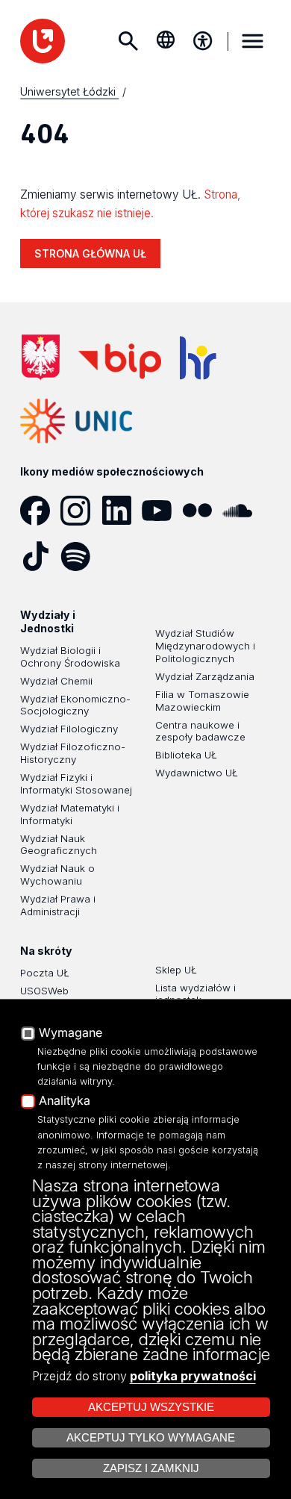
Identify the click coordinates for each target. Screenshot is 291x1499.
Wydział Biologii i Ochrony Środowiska (70, 656)
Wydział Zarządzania (204, 676)
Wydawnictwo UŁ (196, 773)
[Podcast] (121, 556)
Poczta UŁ (44, 973)
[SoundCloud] (242, 511)
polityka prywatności (193, 1375)
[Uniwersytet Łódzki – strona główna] (42, 41)
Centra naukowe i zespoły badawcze (200, 731)
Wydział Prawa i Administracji (58, 905)
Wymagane (70, 1033)
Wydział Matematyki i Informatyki (69, 814)
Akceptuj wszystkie (151, 1407)
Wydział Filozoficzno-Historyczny (72, 753)
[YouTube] (162, 511)
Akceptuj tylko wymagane (150, 1438)
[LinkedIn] (121, 511)
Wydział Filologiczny (69, 729)
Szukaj (128, 41)
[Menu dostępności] (203, 41)
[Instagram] (80, 511)
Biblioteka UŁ (186, 755)
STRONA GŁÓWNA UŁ (90, 253)
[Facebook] (40, 511)
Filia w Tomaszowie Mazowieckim (202, 700)
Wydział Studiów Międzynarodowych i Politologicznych (205, 645)
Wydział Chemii (56, 681)
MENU (253, 41)
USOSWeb (44, 991)
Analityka (64, 1101)
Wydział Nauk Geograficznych (58, 844)
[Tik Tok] (40, 556)
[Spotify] (80, 556)
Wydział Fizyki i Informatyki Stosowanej (76, 783)
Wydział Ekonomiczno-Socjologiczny (75, 705)
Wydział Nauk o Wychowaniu (57, 874)
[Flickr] (202, 511)
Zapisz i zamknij (151, 1468)
